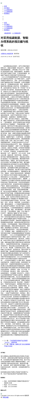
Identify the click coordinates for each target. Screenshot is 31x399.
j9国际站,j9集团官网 (7, 53)
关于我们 (7, 8)
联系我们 (7, 13)
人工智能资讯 (8, 10)
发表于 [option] (16, 56)
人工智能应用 (8, 11)
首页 (5, 6)
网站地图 (6, 397)
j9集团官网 (7, 33)
